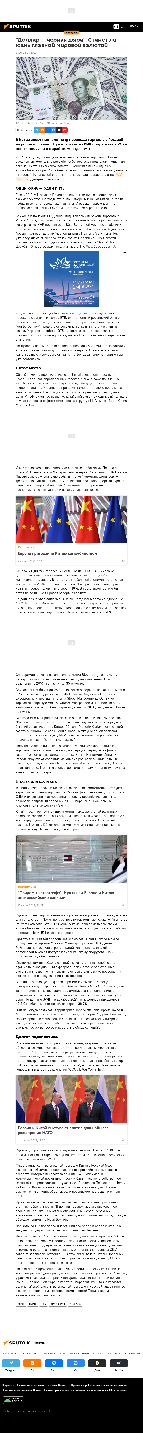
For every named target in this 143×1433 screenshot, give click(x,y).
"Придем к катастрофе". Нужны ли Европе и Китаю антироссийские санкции (66, 895)
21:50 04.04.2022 (26, 52)
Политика (26, 547)
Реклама (52, 1385)
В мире (20, 1303)
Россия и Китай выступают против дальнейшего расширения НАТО (63, 1130)
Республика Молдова (74, 1353)
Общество (47, 1353)
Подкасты (114, 1353)
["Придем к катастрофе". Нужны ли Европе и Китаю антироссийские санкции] (71, 859)
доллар (32, 1303)
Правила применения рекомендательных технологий (75, 1390)
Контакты (64, 1385)
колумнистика (58, 1303)
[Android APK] (13, 1400)
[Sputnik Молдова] (18, 29)
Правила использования (30, 1385)
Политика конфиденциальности (107, 1385)
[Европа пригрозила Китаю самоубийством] (71, 519)
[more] (123, 560)
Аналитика (75, 1303)
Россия (98, 1353)
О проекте (8, 1385)
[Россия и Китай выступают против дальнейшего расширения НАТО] (71, 1099)
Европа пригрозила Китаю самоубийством (57, 553)
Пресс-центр (79, 1385)
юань (43, 1303)
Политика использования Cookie (21, 1390)
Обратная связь (118, 1390)
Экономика (27, 886)
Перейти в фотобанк (58, 123)
